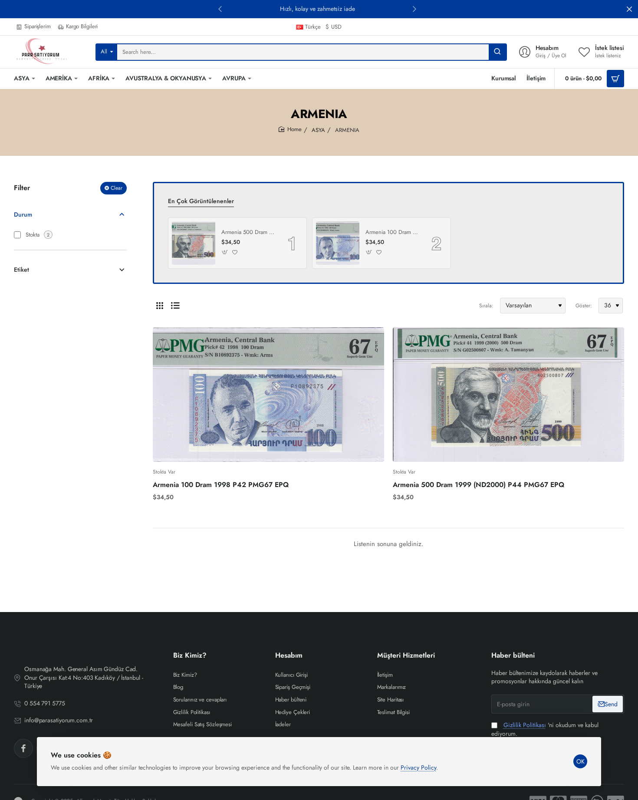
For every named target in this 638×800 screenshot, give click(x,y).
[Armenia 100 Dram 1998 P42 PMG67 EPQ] (337, 243)
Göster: (584, 305)
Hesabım (289, 655)
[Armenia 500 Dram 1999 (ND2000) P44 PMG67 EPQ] (193, 243)
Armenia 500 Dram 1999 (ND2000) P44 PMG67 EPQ (248, 232)
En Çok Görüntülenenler (201, 201)
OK (580, 761)
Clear (116, 188)
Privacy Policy (418, 767)
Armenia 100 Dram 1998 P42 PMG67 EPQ (392, 232)
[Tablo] (160, 306)
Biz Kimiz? (190, 655)
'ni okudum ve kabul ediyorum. (545, 729)
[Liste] (175, 306)
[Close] (629, 9)
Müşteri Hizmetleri (406, 655)
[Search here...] (497, 52)
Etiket (21, 269)
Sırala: (486, 305)
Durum (23, 214)
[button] (220, 8)
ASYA (318, 130)
